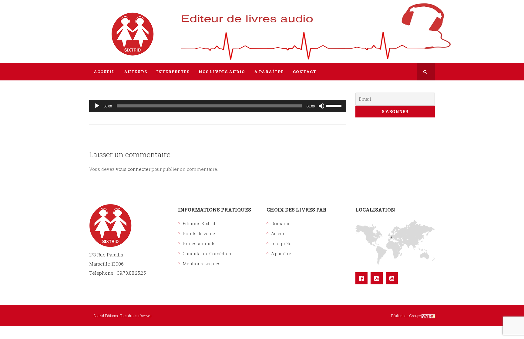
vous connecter (133, 169)
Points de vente (199, 233)
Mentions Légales (201, 263)
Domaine (281, 223)
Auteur (277, 233)
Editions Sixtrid (199, 223)
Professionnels (199, 243)
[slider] (334, 105)
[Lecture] (97, 106)
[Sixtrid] (110, 27)
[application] (217, 106)
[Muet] (321, 106)
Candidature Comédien (207, 253)
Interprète (281, 243)
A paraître (281, 253)
